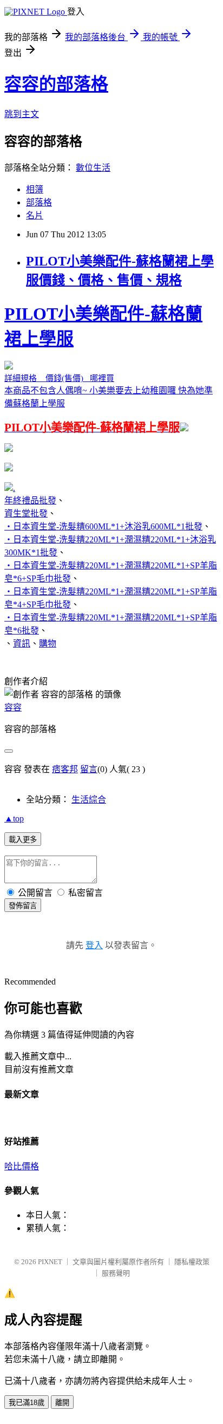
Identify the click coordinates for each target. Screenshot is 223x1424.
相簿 (34, 189)
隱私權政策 (191, 1262)
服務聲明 (116, 1273)
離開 (62, 1403)
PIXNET (50, 1262)
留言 (88, 769)
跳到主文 (21, 114)
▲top (14, 818)
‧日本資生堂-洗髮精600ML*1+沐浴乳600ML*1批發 (103, 526)
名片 (34, 215)
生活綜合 (88, 799)
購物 (47, 643)
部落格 (39, 202)
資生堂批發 (26, 513)
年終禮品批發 (30, 500)
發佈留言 (23, 906)
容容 (13, 707)
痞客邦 (65, 769)
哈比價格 (21, 1166)
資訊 (21, 643)
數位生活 (93, 167)
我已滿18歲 (26, 1403)
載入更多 (23, 840)
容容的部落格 (56, 84)
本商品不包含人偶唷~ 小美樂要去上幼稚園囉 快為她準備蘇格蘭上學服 (108, 369)
